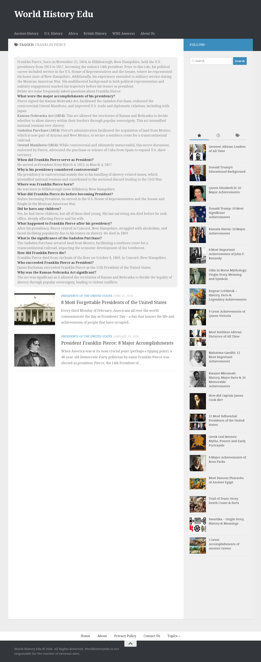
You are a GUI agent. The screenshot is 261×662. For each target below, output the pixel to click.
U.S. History (53, 33)
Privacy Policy (125, 636)
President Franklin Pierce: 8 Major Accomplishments (117, 343)
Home (85, 636)
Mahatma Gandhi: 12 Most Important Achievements (224, 357)
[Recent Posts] (218, 135)
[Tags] (237, 135)
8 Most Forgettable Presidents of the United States (113, 302)
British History (95, 33)
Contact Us (152, 636)
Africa (73, 33)
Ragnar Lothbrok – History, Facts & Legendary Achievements (228, 295)
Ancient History (26, 33)
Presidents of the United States (86, 295)
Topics (172, 636)
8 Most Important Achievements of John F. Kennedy (227, 254)
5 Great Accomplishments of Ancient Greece (224, 544)
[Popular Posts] (199, 135)
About (102, 636)
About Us (147, 33)
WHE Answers (123, 33)
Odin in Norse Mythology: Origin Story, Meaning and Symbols (228, 274)
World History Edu (53, 14)
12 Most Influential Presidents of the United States (226, 420)
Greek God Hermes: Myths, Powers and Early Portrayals (227, 441)
